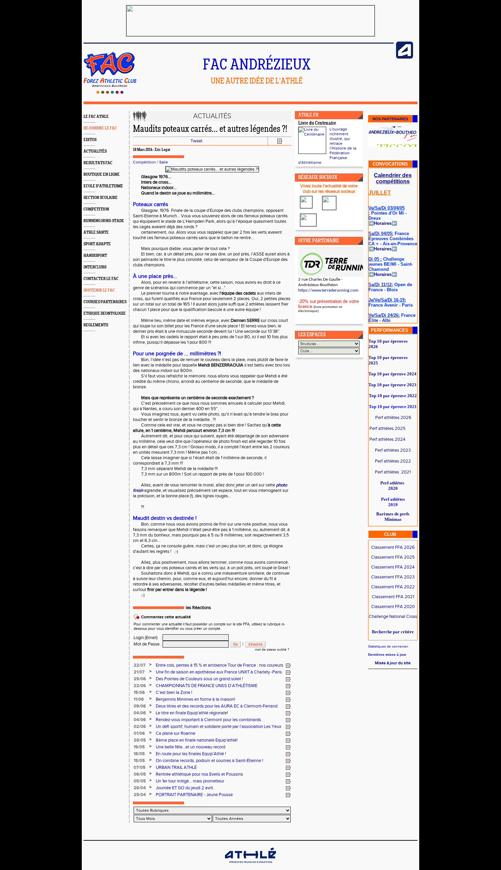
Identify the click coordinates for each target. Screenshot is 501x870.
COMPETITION (96, 209)
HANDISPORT (95, 255)
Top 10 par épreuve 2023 (392, 384)
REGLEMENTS (96, 325)
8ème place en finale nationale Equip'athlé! (197, 740)
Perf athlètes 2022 (393, 461)
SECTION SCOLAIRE (101, 198)
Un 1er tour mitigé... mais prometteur (190, 781)
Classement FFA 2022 (393, 587)
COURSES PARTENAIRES (105, 302)
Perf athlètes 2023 (393, 450)
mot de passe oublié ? (272, 650)
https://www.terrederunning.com (328, 290)
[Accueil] (110, 92)
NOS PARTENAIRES (390, 119)
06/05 (140, 774)
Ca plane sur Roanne (175, 733)
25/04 (140, 794)
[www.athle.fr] (404, 57)
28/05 (140, 740)
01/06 (139, 733)
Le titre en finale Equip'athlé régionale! (192, 713)
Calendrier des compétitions (393, 178)
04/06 (140, 713)
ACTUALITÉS (95, 151)
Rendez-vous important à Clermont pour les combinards (208, 720)
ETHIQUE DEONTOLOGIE (105, 313)
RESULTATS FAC (98, 163)
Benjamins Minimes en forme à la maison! (195, 699)
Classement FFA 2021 (393, 597)
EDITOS (90, 140)
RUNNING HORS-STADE (104, 221)
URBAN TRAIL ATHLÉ (176, 767)
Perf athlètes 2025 (387, 428)
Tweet (196, 141)
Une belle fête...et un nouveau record (190, 747)
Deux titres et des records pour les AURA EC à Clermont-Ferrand (216, 706)
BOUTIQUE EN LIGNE (102, 174)
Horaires (383, 223)
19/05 (139, 747)
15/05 (139, 760)
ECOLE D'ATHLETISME (103, 186)
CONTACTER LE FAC (101, 279)
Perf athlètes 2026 (393, 417)
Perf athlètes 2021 (393, 472)
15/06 (139, 692)
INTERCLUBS (95, 267)
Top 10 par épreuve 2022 (393, 395)
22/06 (140, 685)
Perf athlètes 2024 (387, 439)
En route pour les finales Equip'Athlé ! (191, 754)
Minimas (392, 519)
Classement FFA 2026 (393, 547)
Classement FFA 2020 (393, 606)
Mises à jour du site (393, 663)
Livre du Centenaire (317, 123)
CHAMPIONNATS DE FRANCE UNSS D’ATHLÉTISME (206, 685)
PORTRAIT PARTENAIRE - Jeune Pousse (194, 794)
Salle (163, 162)
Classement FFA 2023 (392, 577)
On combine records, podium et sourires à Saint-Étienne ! (209, 760)
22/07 (140, 665)
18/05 (139, 754)
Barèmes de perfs (392, 513)
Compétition (144, 162)
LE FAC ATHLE (96, 116)
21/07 (139, 672)
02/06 (140, 726)
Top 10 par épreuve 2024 (392, 373)
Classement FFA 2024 (392, 567)
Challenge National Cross (393, 616)
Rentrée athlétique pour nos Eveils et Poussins (199, 774)
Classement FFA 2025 (393, 557)
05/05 (140, 781)
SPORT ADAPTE (97, 244)
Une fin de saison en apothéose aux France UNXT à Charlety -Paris (219, 672)
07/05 (140, 767)
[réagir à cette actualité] (288, 665)
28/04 (140, 788)
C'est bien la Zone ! (174, 692)
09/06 (140, 706)
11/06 (139, 699)
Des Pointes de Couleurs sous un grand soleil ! (199, 679)
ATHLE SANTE (96, 232)
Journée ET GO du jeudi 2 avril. (185, 788)
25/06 (140, 679)
